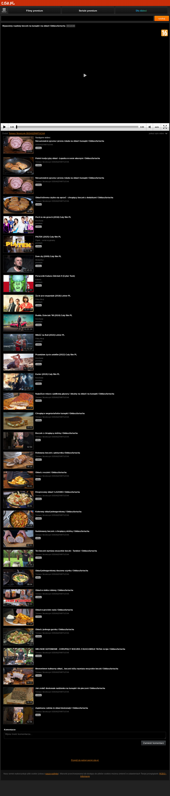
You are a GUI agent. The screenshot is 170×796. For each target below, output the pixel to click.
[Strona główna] (8, 3)
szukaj (161, 18)
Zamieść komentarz (153, 743)
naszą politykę (51, 774)
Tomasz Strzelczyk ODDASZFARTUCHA (27, 133)
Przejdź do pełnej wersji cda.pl (85, 760)
